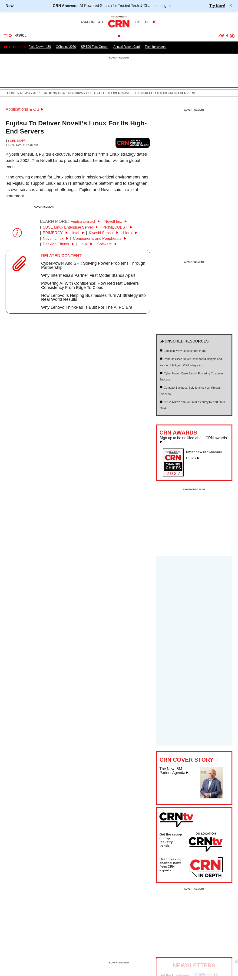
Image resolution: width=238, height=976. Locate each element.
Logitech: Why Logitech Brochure (185, 351)
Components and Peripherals (97, 238)
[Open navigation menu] (7, 36)
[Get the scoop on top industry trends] (206, 842)
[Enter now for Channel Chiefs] (175, 475)
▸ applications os (46, 93)
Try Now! (217, 5)
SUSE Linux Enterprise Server (68, 227)
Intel (76, 233)
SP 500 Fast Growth (94, 46)
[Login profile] (232, 35)
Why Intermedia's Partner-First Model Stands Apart (88, 275)
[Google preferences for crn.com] (132, 142)
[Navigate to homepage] (119, 27)
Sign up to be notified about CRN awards (193, 438)
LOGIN (223, 36)
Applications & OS (22, 109)
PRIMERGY (53, 233)
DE (137, 22)
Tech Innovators (155, 46)
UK (145, 22)
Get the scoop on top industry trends (170, 839)
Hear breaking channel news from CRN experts (170, 864)
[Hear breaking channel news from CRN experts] (206, 867)
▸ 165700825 (73, 93)
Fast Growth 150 (40, 46)
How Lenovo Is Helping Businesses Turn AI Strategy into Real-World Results (93, 297)
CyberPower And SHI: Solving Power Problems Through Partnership (93, 265)
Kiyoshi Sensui (102, 233)
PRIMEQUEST (115, 227)
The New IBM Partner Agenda (172, 771)
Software (105, 244)
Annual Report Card (126, 46)
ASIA (84, 22)
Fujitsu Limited (83, 221)
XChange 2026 (66, 46)
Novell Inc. (113, 221)
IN (93, 22)
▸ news (23, 93)
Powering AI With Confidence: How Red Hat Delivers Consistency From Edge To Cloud (90, 285)
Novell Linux (53, 238)
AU (100, 22)
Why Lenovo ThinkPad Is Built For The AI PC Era (86, 307)
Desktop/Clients (56, 244)
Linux (128, 233)
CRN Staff (17, 140)
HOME (12, 93)
